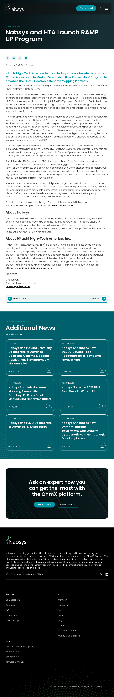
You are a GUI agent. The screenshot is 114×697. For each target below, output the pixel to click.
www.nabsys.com (62, 205)
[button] (100, 8)
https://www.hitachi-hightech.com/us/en (29, 268)
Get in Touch (44, 504)
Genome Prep (12, 651)
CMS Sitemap (12, 620)
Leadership (63, 605)
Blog (60, 620)
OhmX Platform (13, 599)
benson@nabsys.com (18, 286)
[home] (15, 8)
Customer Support (67, 630)
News (60, 610)
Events (61, 615)
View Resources (68, 504)
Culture (61, 625)
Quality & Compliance (69, 635)
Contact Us (11, 615)
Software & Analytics (16, 662)
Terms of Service (101, 687)
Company (63, 599)
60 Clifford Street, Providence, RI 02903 (24, 574)
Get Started (86, 8)
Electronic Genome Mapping (20, 646)
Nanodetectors (13, 656)
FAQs (8, 610)
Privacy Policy (86, 687)
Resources (11, 605)
